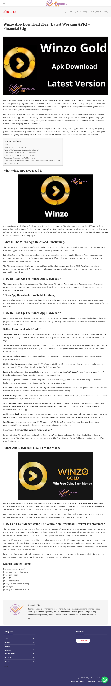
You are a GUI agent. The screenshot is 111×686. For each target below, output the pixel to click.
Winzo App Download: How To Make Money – (20, 158)
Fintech (19, 657)
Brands (19, 642)
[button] (104, 680)
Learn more (83, 641)
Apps (66, 12)
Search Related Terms (12, 163)
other (19, 661)
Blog (82, 681)
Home (60, 12)
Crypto (19, 646)
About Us (74, 681)
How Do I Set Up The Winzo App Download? (20, 153)
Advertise (91, 681)
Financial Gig (19, 653)
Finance (19, 650)
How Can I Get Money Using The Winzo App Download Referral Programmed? (32, 160)
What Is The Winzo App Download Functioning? (21, 150)
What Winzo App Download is (15, 147)
